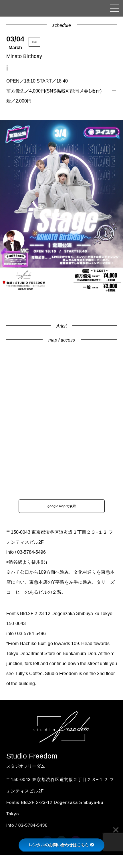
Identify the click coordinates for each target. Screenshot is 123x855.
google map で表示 (61, 506)
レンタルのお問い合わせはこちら (59, 844)
